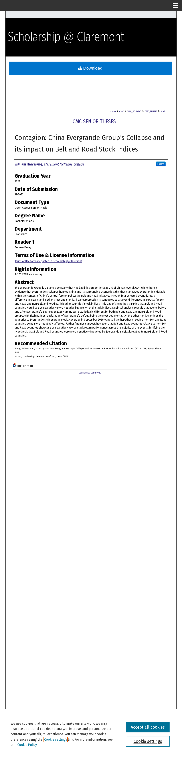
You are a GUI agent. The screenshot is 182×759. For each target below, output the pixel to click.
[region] (91, 734)
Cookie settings (55, 739)
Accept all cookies (148, 727)
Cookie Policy (27, 745)
